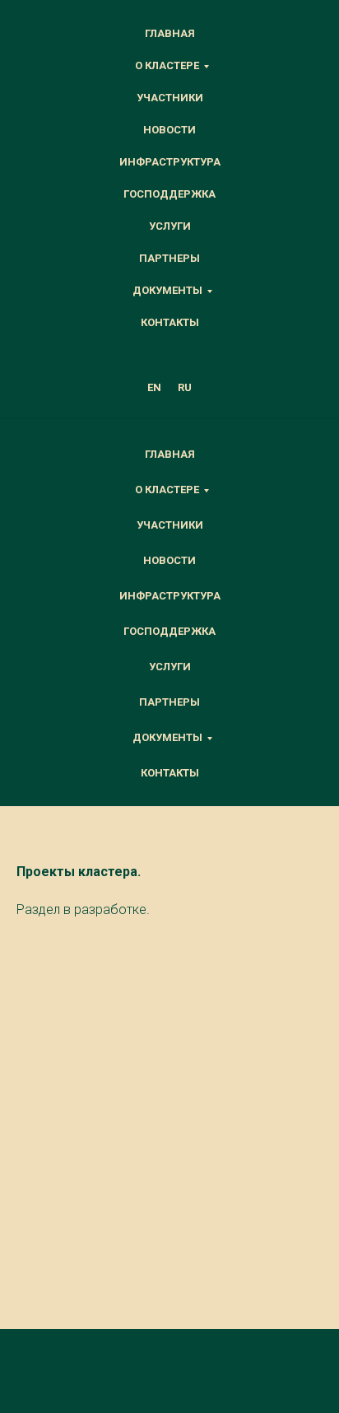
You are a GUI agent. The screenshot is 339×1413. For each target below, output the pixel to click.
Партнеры (169, 258)
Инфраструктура (170, 162)
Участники (170, 97)
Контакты (170, 322)
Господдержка (169, 194)
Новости (169, 130)
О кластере (167, 65)
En (154, 387)
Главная (170, 33)
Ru (185, 387)
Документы (167, 290)
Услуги (170, 226)
